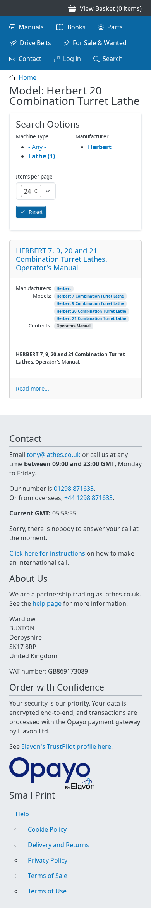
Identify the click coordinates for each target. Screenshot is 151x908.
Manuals (31, 27)
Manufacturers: (33, 288)
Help (22, 814)
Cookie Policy (47, 829)
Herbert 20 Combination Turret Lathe (91, 311)
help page (47, 603)
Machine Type (32, 136)
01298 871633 (74, 488)
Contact (30, 58)
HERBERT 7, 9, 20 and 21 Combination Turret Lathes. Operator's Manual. (61, 259)
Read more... (32, 388)
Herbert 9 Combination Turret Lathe (90, 303)
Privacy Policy (47, 860)
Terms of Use (47, 891)
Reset (36, 212)
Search (113, 58)
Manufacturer (92, 136)
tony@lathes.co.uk (54, 454)
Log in (72, 58)
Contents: (40, 325)
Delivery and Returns (58, 845)
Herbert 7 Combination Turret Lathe (90, 296)
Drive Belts (35, 43)
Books (76, 27)
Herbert (64, 288)
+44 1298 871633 (88, 498)
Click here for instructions (47, 553)
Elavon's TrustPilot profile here (66, 746)
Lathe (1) (41, 156)
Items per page (34, 176)
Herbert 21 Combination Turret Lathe (91, 318)
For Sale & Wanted (100, 43)
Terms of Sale (47, 875)
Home (27, 77)
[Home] (12, 8)
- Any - (37, 147)
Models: (42, 295)
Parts (115, 27)
